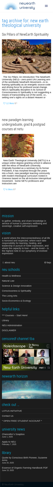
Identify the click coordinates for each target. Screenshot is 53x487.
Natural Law (8, 281)
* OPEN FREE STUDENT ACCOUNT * (22, 421)
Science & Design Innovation (17, 286)
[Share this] (16, 103)
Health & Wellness (11, 276)
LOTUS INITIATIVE (12, 411)
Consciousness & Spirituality (16, 291)
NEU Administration (12, 325)
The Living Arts (9, 296)
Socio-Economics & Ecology (16, 301)
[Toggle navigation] (46, 6)
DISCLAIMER (9, 330)
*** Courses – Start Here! (15, 315)
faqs (49, 262)
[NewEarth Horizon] (26, 389)
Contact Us (7, 416)
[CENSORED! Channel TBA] (26, 356)
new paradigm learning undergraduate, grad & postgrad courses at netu (23, 124)
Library (5, 320)
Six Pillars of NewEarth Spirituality (25, 34)
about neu (10, 262)
